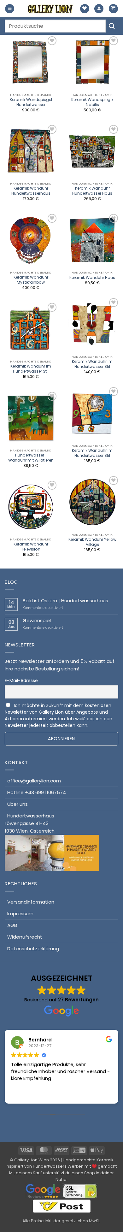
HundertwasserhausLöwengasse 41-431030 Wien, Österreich (30, 823)
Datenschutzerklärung (33, 948)
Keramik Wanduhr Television (31, 547)
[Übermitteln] (112, 26)
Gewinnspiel (37, 620)
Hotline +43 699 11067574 (36, 792)
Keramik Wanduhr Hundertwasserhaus (30, 191)
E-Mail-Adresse (21, 680)
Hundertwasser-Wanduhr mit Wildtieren (31, 458)
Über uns (17, 804)
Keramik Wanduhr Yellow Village (92, 542)
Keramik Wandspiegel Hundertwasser (31, 102)
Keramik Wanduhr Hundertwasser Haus (92, 191)
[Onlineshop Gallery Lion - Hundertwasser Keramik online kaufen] (50, 9)
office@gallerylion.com (34, 780)
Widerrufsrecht (24, 937)
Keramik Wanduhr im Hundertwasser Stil (92, 364)
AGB (12, 925)
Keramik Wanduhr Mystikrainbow (31, 280)
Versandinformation (30, 902)
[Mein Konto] (98, 9)
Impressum (20, 913)
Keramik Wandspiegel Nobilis (92, 102)
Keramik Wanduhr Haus (92, 277)
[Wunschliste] (84, 9)
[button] (9, 9)
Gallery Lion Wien (31, 1160)
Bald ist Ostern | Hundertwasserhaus (65, 601)
